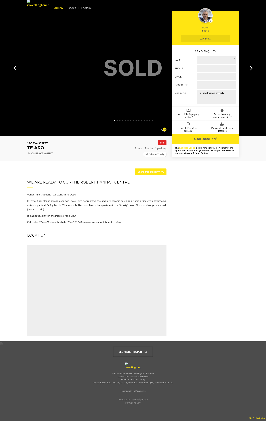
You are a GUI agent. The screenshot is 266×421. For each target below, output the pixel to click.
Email (178, 76)
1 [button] (114, 120)
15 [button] (152, 120)
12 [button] (144, 120)
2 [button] (117, 120)
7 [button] (131, 120)
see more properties (133, 351)
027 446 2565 (257, 417)
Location (86, 8)
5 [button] (125, 120)
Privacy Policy (200, 153)
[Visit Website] (36, 11)
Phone (179, 68)
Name (178, 60)
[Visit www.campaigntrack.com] (139, 400)
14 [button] (150, 120)
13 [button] (147, 120)
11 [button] (141, 120)
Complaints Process (133, 391)
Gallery (58, 8)
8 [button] (133, 120)
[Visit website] (133, 365)
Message (180, 93)
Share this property (149, 171)
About (72, 8)
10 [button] (139, 120)
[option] (133, 68)
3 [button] (120, 120)
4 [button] (122, 120)
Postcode (181, 85)
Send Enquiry (204, 138)
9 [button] (136, 120)
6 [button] (128, 120)
